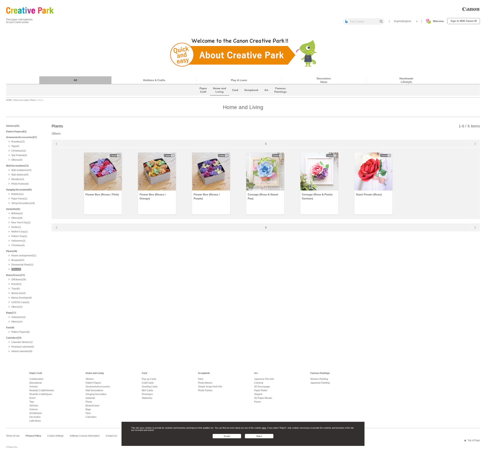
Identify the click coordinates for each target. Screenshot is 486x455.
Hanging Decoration (96, 394)
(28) (16, 218)
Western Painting (319, 379)
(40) (19, 174)
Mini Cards (147, 390)
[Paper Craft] (203, 94)
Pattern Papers (93, 383)
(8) (21, 351)
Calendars (91, 417)
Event (32, 398)
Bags (88, 409)
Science (33, 409)
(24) (16, 160)
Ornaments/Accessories (98, 386)
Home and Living (20, 100)
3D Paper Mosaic (263, 398)
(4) (17, 213)
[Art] (266, 94)
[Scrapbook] (251, 94)
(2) (18, 240)
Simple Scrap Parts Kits (210, 386)
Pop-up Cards (149, 379)
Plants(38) (11, 251)
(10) (17, 260)
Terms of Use (13, 435)
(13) (21, 170)
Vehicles (33, 405)
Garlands (90, 398)
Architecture (35, 413)
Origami (258, 394)
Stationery (147, 398)
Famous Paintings (320, 373)
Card (144, 373)
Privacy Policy (33, 435)
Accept (227, 436)
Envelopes (147, 394)
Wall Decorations (94, 390)
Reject (259, 436)
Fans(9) (10, 327)
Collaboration (36, 379)
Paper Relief (260, 390)
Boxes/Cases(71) (15, 275)
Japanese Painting (320, 383)
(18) (23, 203)
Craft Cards (148, 383)
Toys (31, 401)
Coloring (258, 383)
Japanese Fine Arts (264, 379)
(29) (18, 279)
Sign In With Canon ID (463, 21)
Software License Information (85, 435)
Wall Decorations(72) (17, 165)
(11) (17, 194)
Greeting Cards (150, 386)
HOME (9, 100)
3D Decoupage (262, 386)
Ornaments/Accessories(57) (21, 137)
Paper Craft (35, 373)
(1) (21, 222)
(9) (21, 297)
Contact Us (111, 435)
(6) (15, 146)
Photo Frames (205, 390)
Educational (35, 383)
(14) (16, 321)
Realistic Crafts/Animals (41, 390)
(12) (18, 141)
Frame (257, 401)
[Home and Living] (219, 94)
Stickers (90, 379)
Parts (200, 379)
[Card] (235, 94)
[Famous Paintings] (280, 94)
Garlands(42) (13, 209)
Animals (33, 386)
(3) (19, 155)
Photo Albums (205, 383)
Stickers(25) (12, 126)
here (264, 428)
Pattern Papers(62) (16, 131)
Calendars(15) (13, 338)
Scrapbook (204, 373)
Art (256, 373)
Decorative (35, 417)
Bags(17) (11, 312)
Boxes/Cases (92, 405)
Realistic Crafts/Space (40, 394)
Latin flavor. (35, 420)
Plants (33, 100)
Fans (88, 413)
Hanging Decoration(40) (19, 189)
